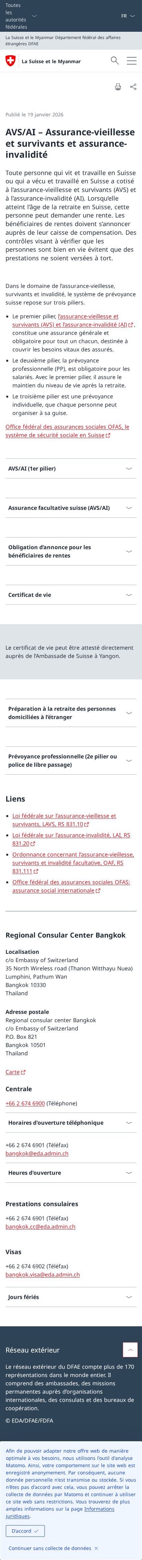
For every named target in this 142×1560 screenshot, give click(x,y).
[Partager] (133, 86)
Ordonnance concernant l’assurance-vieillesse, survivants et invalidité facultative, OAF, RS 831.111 (73, 863)
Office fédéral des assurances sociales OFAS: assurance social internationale (71, 886)
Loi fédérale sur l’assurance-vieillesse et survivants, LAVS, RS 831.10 (64, 820)
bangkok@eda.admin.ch (37, 1153)
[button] (130, 1349)
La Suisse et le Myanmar (51, 61)
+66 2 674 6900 (25, 1103)
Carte (13, 1072)
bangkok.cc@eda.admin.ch (40, 1226)
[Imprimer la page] (117, 86)
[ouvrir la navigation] (131, 61)
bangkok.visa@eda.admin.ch (43, 1274)
